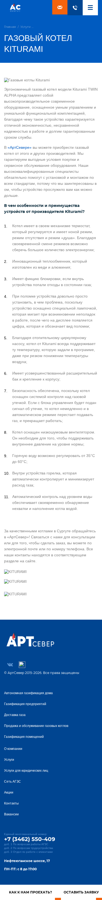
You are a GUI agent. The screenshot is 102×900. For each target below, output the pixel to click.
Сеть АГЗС (12, 781)
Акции (8, 792)
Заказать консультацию (59, 7)
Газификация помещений (24, 737)
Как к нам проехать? (30, 892)
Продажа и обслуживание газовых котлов (36, 726)
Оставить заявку (81, 892)
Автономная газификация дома (28, 693)
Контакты (11, 803)
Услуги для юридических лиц (26, 771)
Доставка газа (15, 715)
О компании (13, 749)
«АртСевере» (20, 147)
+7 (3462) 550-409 (75, 7)
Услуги (9, 760)
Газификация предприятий (25, 704)
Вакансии (11, 814)
